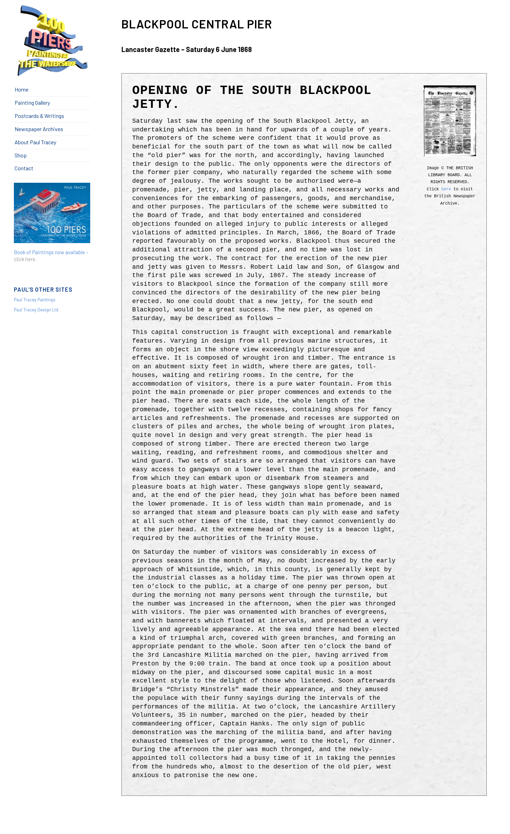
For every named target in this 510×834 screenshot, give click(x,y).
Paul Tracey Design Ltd (36, 309)
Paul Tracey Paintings (35, 299)
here (446, 189)
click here (24, 259)
